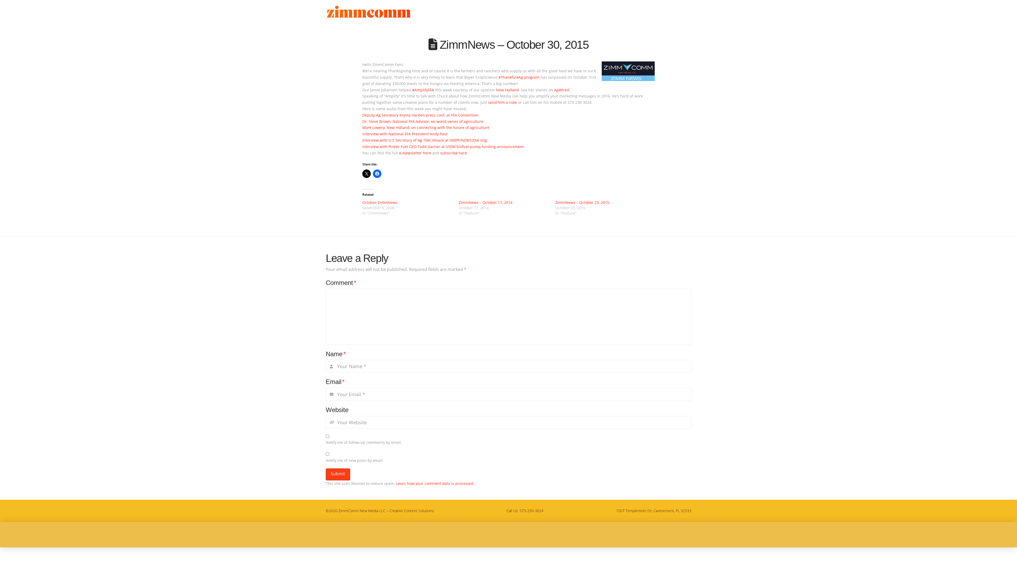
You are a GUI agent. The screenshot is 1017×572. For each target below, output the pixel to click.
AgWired (561, 89)
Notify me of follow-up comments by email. (364, 442)
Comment (341, 282)
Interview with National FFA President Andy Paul (405, 133)
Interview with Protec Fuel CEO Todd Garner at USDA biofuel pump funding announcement (443, 146)
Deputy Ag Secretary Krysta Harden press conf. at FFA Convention (420, 115)
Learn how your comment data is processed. (435, 483)
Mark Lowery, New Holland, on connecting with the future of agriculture (425, 127)
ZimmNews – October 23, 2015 (582, 202)
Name (336, 354)
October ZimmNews (380, 202)
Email (335, 381)
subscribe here (453, 152)
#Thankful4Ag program (518, 77)
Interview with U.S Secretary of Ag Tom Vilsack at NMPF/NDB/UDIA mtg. (425, 140)
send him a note (502, 102)
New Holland (507, 89)
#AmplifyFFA (423, 89)
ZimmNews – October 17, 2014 (485, 202)
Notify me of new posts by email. (355, 460)
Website (337, 409)
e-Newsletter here (415, 152)
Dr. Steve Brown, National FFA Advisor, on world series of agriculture (422, 121)
